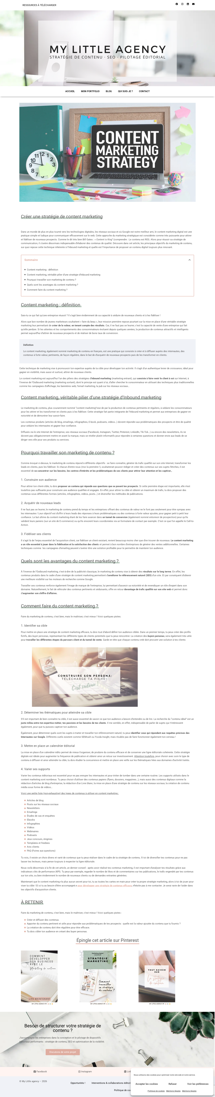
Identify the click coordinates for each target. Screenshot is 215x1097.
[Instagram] (182, 4)
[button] (190, 260)
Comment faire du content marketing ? (47, 289)
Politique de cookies (156, 1091)
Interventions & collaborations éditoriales (113, 1083)
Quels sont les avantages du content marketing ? (52, 284)
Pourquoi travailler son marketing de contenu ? (51, 279)
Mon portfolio (90, 91)
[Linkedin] (187, 4)
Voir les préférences (198, 1084)
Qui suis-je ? (125, 91)
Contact (144, 91)
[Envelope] (193, 4)
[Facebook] (176, 4)
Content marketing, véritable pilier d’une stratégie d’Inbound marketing (63, 274)
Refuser (173, 1084)
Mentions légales (173, 1091)
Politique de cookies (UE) (127, 1090)
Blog (109, 91)
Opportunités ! (78, 1083)
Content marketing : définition (42, 269)
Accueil (70, 91)
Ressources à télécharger (39, 5)
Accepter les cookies (147, 1084)
